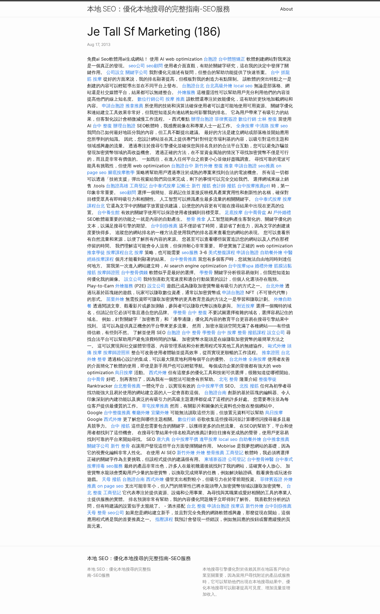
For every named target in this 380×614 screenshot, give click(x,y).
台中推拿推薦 (276, 439)
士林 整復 (267, 119)
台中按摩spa (240, 266)
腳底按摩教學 (121, 172)
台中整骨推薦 (183, 259)
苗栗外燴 (115, 299)
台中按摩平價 (210, 386)
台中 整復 (102, 125)
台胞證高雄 (117, 185)
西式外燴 (158, 372)
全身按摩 (245, 125)
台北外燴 (275, 286)
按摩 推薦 (175, 99)
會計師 (219, 185)
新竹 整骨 (120, 446)
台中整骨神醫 (260, 459)
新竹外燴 (204, 165)
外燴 (200, 452)
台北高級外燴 (219, 85)
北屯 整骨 (228, 379)
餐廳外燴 (141, 412)
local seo (243, 85)
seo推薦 (266, 165)
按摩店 (237, 506)
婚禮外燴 (264, 266)
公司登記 (237, 459)
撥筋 (231, 185)
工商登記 (138, 185)
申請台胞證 (113, 105)
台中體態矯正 (231, 59)
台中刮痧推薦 (164, 225)
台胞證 (210, 59)
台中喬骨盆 (255, 212)
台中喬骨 (96, 379)
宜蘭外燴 (160, 412)
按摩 (97, 79)
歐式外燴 (277, 346)
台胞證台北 (193, 85)
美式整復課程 (221, 252)
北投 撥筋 (249, 386)
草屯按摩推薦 (155, 406)
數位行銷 (247, 119)
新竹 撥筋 (201, 185)
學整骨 (206, 272)
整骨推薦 (215, 452)
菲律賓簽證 (226, 119)
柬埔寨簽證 (215, 459)
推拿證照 (271, 352)
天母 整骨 (96, 512)
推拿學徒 (96, 252)
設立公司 (133, 279)
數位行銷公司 (150, 99)
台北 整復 (196, 506)
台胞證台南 (215, 392)
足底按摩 (234, 212)
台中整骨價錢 (134, 272)
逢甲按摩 (208, 439)
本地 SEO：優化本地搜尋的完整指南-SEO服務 (158, 8)
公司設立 (115, 72)
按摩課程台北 (119, 252)
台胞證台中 (182, 165)
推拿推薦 (134, 105)
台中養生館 (108, 212)
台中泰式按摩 (162, 185)
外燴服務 (186, 92)
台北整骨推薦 (127, 386)
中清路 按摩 (267, 125)
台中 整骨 (191, 332)
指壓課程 (164, 519)
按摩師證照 (108, 272)
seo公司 (137, 65)
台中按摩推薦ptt (253, 185)
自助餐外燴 (271, 252)
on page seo (110, 486)
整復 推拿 (223, 165)
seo (284, 125)
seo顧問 (154, 65)
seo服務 (190, 252)
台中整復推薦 (117, 412)
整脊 (101, 359)
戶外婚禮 (282, 212)
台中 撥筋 (120, 426)
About (286, 9)
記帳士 (183, 185)
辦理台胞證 (202, 119)
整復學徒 (268, 379)
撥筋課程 (257, 332)
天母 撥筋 (111, 479)
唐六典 (163, 439)
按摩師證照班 (116, 352)
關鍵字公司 (136, 72)
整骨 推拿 (196, 219)
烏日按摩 (124, 372)
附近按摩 (246, 306)
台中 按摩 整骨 (231, 332)
